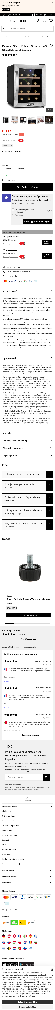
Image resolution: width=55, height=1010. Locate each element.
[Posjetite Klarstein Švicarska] (14, 936)
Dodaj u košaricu (29, 187)
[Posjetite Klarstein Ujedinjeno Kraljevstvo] (35, 936)
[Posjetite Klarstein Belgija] (9, 948)
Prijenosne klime (8, 816)
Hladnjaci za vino (25, 37)
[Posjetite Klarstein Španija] (30, 936)
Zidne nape (6, 854)
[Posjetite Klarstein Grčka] (30, 948)
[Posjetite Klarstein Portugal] (19, 948)
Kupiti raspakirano (12, 237)
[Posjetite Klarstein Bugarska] (35, 942)
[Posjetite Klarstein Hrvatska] (25, 942)
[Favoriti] (44, 21)
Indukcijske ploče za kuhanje (13, 859)
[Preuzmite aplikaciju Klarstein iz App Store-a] (10, 964)
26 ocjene (19, 55)
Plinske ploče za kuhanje (11, 864)
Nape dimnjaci (7, 830)
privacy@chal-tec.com (32, 789)
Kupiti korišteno (11, 250)
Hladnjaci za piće (8, 845)
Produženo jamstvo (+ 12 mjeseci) (25, 210)
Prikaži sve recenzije (30, 735)
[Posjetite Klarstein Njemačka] (3, 936)
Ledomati (5, 840)
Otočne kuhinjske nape (10, 826)
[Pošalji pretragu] (4, 28)
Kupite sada (5, 9)
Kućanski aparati (9, 37)
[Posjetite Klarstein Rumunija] (30, 942)
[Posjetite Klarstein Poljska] (19, 942)
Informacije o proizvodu (9, 140)
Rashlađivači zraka (9, 849)
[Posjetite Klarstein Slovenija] (25, 948)
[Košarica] (51, 21)
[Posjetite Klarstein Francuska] (19, 936)
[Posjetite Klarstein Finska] (3, 948)
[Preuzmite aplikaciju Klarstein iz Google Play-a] (27, 964)
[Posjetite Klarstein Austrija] (9, 936)
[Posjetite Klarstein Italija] (25, 936)
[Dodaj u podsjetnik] (51, 45)
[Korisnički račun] (38, 21)
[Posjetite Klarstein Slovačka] (3, 942)
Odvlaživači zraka (8, 821)
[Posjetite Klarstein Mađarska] (14, 942)
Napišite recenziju (28, 639)
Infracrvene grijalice (9, 835)
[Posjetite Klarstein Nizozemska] (14, 948)
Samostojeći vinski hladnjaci (44, 37)
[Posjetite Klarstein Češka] (9, 942)
